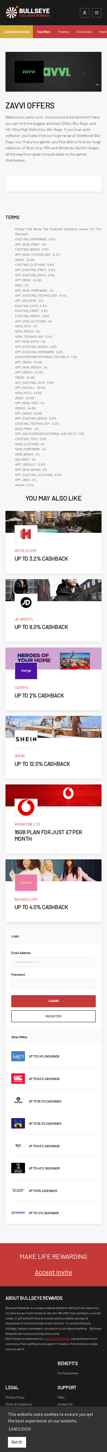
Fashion (63, 31)
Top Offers (43, 31)
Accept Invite (53, 1272)
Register (53, 1016)
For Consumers (68, 1373)
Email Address (21, 953)
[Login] (84, 13)
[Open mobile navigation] (97, 13)
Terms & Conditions (18, 1404)
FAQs (61, 1397)
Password (18, 974)
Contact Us (65, 1404)
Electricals (84, 31)
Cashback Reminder (56, 1338)
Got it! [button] (17, 1442)
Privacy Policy (14, 1397)
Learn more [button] (20, 1428)
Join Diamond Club (16, 31)
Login (54, 1001)
